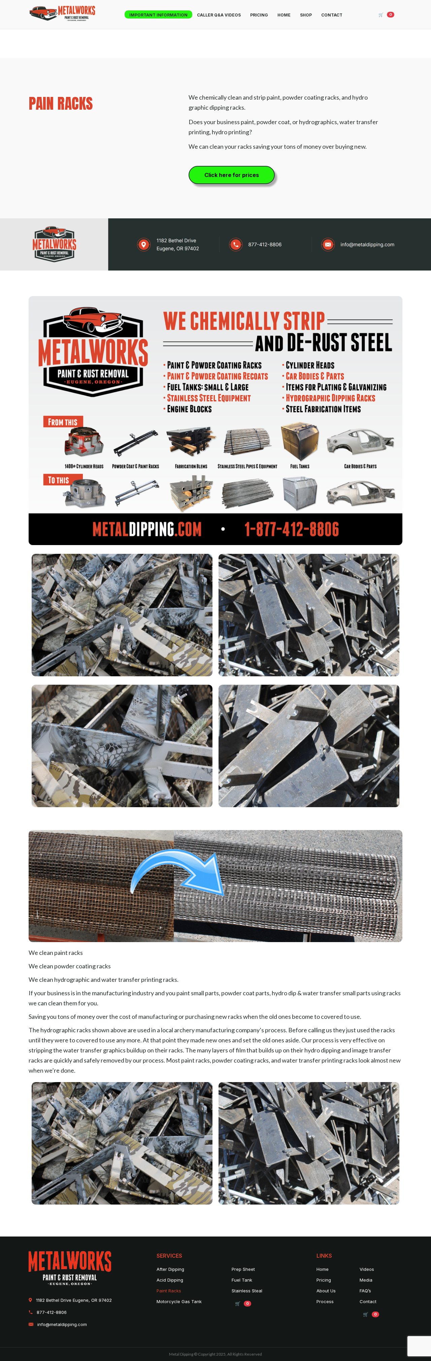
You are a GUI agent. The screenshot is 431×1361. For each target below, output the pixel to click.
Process (325, 1301)
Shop (306, 14)
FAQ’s (365, 1290)
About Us (326, 1290)
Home (284, 14)
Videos (367, 1269)
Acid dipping (170, 1280)
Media (366, 1280)
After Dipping (170, 1269)
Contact (331, 14)
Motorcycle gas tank (179, 1301)
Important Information (158, 14)
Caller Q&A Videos (219, 14)
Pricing (259, 14)
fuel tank (242, 1280)
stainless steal (247, 1290)
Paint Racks (169, 1290)
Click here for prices (231, 175)
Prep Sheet (243, 1269)
